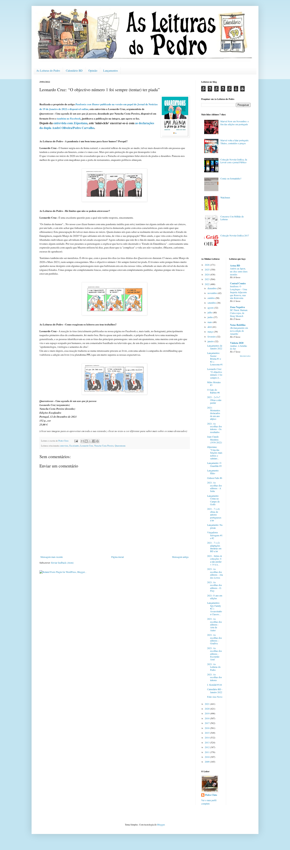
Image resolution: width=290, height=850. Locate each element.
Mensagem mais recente (51, 556)
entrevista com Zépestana (70, 123)
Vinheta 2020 (236, 343)
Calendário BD (74, 70)
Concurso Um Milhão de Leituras (232, 218)
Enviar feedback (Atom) (62, 562)
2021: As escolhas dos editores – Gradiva (214, 639)
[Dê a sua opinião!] (86, 441)
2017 (207, 723)
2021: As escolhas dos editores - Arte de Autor (214, 624)
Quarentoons (120, 445)
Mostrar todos (245, 356)
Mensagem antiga (180, 556)
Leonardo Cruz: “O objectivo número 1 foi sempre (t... (214, 373)
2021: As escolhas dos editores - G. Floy (214, 586)
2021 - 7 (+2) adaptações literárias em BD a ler (214, 547)
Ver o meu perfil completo (208, 802)
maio (210, 322)
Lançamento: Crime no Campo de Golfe (213, 500)
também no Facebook (69, 118)
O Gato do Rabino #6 (213, 391)
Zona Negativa (237, 307)
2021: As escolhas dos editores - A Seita (214, 487)
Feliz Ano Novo (214, 696)
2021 (207, 703)
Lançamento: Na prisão (214, 526)
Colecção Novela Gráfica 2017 (234, 235)
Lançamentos (110, 70)
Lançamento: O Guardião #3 (214, 464)
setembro (212, 302)
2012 (207, 747)
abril (210, 326)
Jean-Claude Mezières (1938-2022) (214, 439)
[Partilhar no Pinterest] (97, 441)
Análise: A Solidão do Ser (238, 347)
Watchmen (225, 197)
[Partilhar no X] (90, 441)
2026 (207, 264)
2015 (207, 732)
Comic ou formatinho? (230, 178)
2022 (207, 284)
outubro (211, 297)
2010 (207, 756)
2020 (207, 708)
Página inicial (117, 556)
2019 (207, 713)
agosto (211, 307)
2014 (207, 737)
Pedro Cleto (211, 795)
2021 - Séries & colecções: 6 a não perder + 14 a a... (214, 560)
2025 (207, 269)
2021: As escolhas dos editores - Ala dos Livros (215, 573)
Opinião (92, 70)
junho (210, 317)
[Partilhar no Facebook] (94, 441)
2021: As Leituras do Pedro (214, 666)
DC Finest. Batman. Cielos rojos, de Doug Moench (239, 313)
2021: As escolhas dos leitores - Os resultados (214, 428)
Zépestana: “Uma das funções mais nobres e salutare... (214, 452)
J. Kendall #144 (214, 684)
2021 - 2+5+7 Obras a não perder (214, 399)
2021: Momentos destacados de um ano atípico (213, 413)
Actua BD (235, 265)
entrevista (64, 445)
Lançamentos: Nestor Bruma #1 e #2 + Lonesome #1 (215, 358)
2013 (207, 742)
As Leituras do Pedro (48, 70)
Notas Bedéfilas (238, 325)
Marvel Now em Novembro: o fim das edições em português (234, 123)
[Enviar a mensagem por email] (82, 441)
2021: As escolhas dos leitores (214, 677)
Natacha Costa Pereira (104, 445)
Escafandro (74, 445)
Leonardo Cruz (86, 445)
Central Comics (238, 283)
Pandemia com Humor (87, 104)
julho (210, 312)
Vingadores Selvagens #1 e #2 (215, 535)
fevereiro (212, 336)
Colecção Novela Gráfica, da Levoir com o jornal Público (233, 161)
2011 (207, 752)
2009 (207, 761)
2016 (207, 728)
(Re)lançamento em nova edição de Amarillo (239, 330)
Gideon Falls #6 (214, 477)
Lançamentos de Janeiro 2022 (214, 347)
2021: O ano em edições (214, 597)
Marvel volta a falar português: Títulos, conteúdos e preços (234, 142)
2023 (207, 279)
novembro (213, 293)
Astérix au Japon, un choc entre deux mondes (239, 271)
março (211, 331)
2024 (207, 274)
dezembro (212, 288)
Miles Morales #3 (214, 384)
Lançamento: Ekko (213, 472)
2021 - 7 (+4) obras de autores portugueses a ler (214, 514)
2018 (207, 718)
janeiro (211, 341)
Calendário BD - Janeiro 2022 (215, 691)
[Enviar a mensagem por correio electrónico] (76, 440)
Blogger (161, 824)
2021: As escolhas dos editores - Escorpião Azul (214, 653)
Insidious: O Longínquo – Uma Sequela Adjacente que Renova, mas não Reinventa (238, 292)
